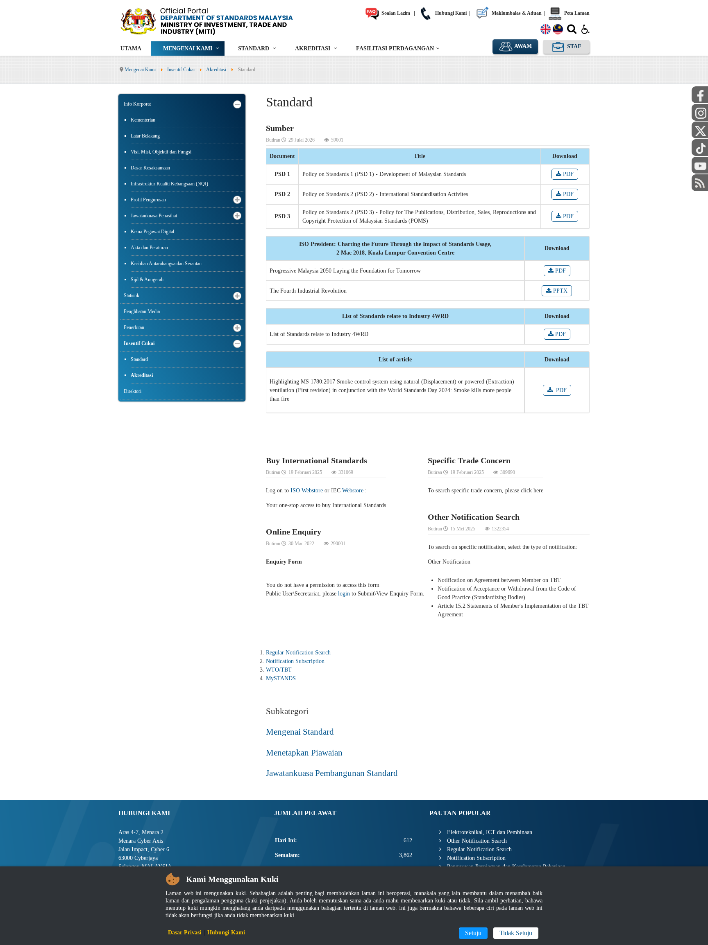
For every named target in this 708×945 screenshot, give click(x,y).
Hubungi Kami (450, 13)
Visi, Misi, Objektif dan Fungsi (161, 152)
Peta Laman (576, 13)
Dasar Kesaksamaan (150, 168)
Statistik (131, 295)
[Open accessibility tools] (585, 29)
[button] (237, 104)
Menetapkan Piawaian (304, 753)
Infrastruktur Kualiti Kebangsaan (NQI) (169, 184)
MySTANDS (281, 678)
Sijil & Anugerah (147, 279)
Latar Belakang (145, 136)
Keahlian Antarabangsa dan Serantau (166, 263)
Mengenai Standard (300, 732)
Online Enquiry (293, 531)
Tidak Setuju (515, 932)
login (344, 594)
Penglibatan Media (142, 311)
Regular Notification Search (298, 653)
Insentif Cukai (139, 343)
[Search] (572, 31)
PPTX (559, 291)
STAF (573, 46)
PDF (567, 174)
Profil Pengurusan (148, 200)
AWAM (522, 46)
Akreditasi (142, 375)
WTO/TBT (279, 670)
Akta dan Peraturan (149, 247)
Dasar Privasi (184, 932)
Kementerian (143, 120)
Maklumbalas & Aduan (516, 13)
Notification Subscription (295, 661)
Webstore (352, 490)
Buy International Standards (316, 460)
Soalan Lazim (395, 13)
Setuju (473, 932)
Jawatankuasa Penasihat (154, 216)
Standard (139, 359)
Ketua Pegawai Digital (152, 232)
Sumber (280, 128)
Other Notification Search (474, 516)
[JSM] (218, 20)
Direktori (132, 391)
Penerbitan (134, 327)
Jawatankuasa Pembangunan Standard (332, 773)
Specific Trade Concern (469, 460)
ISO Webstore (306, 490)
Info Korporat (137, 104)
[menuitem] (131, 48)
